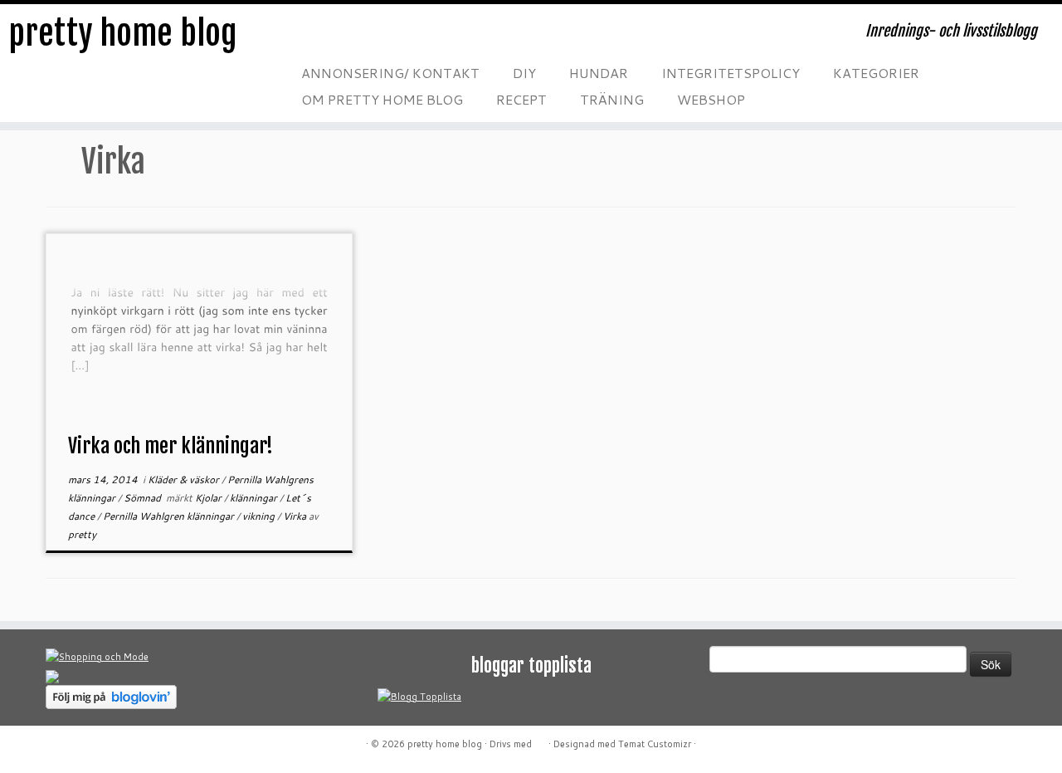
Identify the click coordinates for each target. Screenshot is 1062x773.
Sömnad (143, 498)
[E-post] (338, 37)
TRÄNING (612, 99)
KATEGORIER (876, 72)
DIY (524, 72)
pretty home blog (122, 33)
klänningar (255, 498)
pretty (82, 534)
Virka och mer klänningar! (170, 445)
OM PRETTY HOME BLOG (382, 99)
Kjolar (209, 498)
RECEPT (521, 99)
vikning (259, 516)
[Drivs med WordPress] (540, 740)
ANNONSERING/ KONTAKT (390, 72)
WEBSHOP (711, 99)
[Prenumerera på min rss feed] (305, 37)
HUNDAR (598, 72)
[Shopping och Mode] (97, 656)
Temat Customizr (654, 744)
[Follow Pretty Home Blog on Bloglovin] (111, 695)
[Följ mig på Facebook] (371, 37)
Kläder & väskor (185, 479)
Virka (296, 516)
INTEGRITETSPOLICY (730, 72)
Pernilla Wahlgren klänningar (169, 516)
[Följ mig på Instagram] (404, 37)
